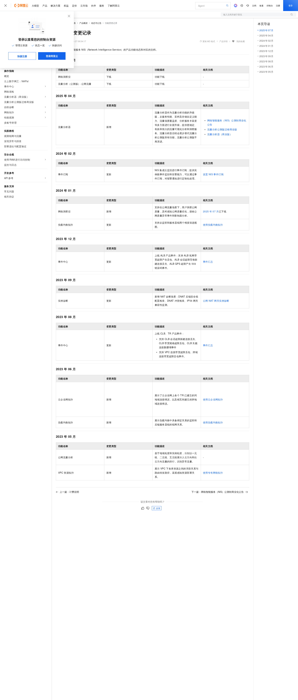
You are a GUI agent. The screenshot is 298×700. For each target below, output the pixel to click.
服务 (101, 5)
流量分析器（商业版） (219, 134)
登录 (291, 5)
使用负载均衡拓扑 (213, 224)
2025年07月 (211, 211)
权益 (66, 5)
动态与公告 (96, 22)
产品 (44, 5)
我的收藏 (240, 41)
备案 (261, 5)
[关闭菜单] (5, 5)
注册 (278, 5)
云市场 (84, 5)
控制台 (270, 5)
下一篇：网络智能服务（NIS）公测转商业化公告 (217, 491)
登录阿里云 (52, 56)
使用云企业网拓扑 (213, 399)
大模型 (35, 5)
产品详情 (223, 41)
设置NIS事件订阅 (213, 174)
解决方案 (55, 5)
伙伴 (93, 5)
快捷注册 (22, 56)
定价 (74, 5)
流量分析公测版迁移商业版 (222, 129)
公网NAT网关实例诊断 (216, 300)
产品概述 (83, 22)
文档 (254, 5)
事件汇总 (208, 261)
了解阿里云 (114, 5)
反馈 (158, 508)
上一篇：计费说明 (69, 491)
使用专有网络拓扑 (213, 472)
